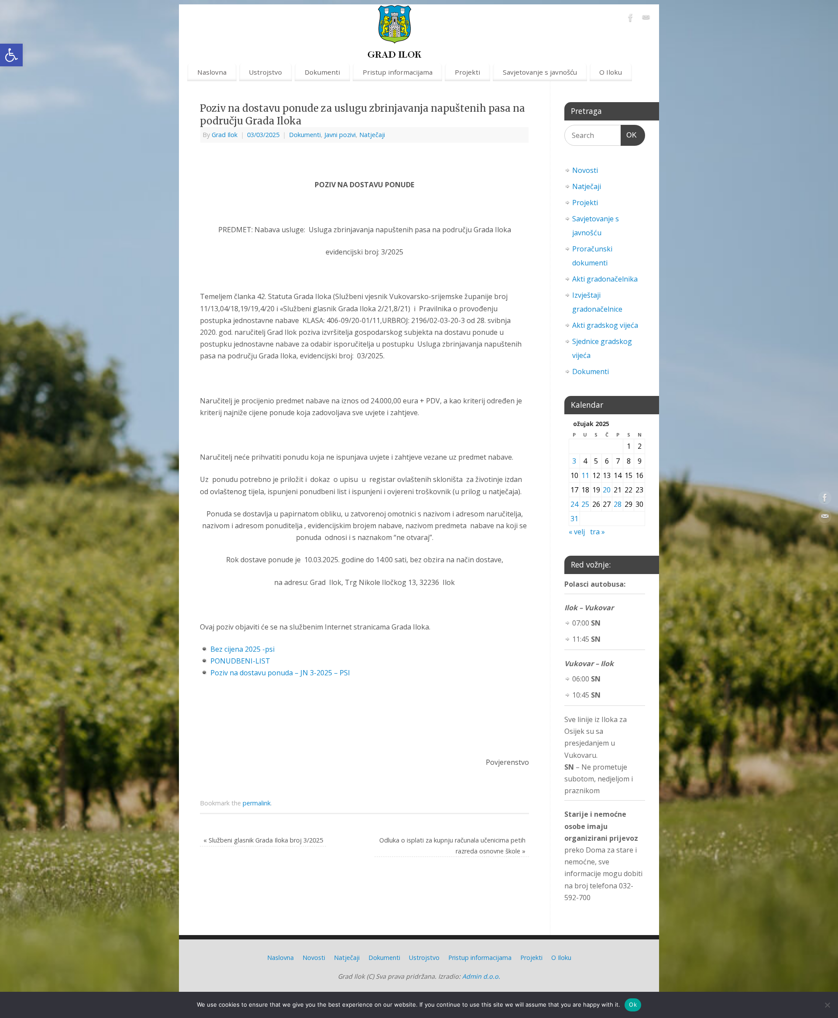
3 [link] (574, 461)
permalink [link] (257, 803)
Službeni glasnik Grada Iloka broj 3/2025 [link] (263, 840)
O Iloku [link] (610, 72)
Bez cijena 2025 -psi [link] (242, 649)
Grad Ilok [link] (224, 135)
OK (629, 135)
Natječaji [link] (372, 135)
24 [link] (574, 504)
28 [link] (618, 504)
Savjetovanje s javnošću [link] (540, 72)
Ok (633, 1004)
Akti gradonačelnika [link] (605, 279)
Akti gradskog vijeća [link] (605, 325)
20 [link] (607, 490)
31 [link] (574, 518)
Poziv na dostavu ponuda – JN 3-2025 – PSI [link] (280, 673)
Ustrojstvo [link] (265, 72)
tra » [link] (597, 532)
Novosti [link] (585, 170)
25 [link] (585, 504)
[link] (11, 55)
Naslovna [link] (212, 72)
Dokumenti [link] (322, 72)
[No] (827, 1005)
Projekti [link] (467, 72)
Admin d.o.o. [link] (481, 976)
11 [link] (585, 475)
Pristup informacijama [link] (398, 72)
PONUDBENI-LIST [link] (240, 661)
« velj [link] (577, 532)
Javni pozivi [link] (340, 135)
